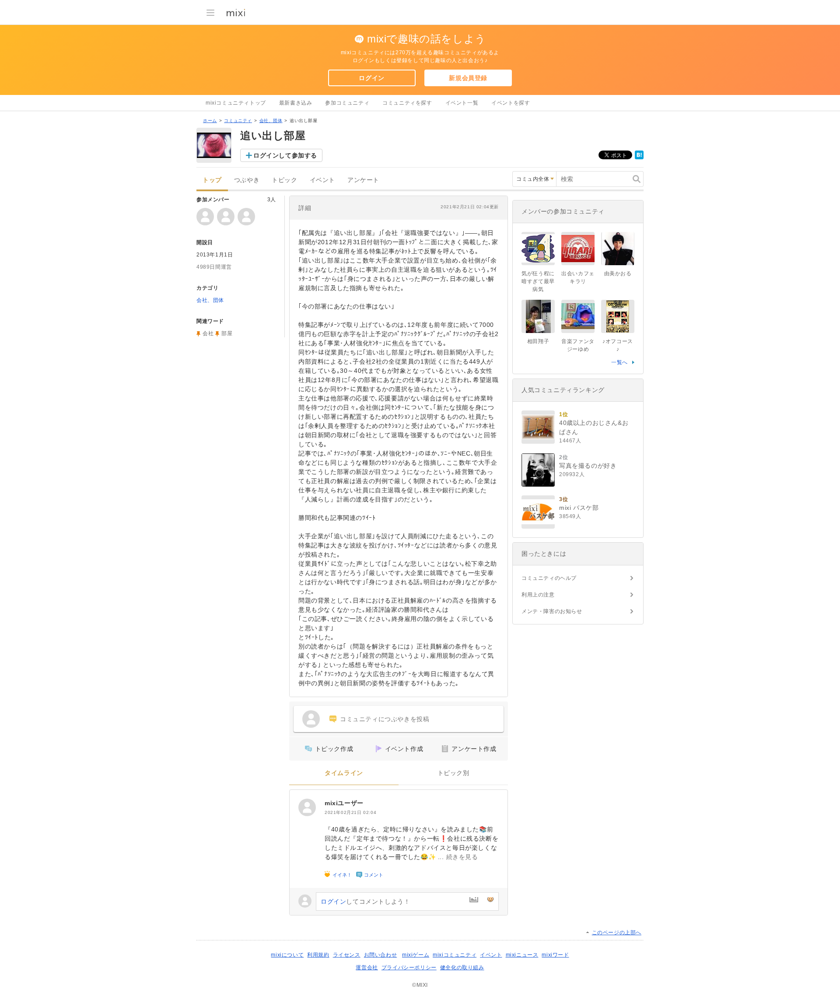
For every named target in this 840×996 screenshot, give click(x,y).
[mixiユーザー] (307, 807)
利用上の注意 (538, 595)
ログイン (371, 77)
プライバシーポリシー (409, 967)
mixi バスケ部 (578, 507)
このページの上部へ (616, 932)
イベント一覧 (462, 103)
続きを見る (462, 856)
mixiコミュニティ (454, 955)
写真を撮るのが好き (587, 465)
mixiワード (555, 955)
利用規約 (318, 955)
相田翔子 (538, 341)
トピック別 (453, 773)
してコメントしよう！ (365, 901)
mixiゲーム (415, 955)
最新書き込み (295, 103)
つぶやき (246, 180)
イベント (322, 180)
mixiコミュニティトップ (236, 103)
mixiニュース (522, 955)
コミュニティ (238, 120)
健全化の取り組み (462, 967)
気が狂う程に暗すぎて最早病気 (538, 281)
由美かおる (618, 273)
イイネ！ (342, 874)
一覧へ (619, 362)
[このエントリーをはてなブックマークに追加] (639, 157)
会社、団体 (271, 120)
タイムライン (344, 773)
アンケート (363, 180)
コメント (373, 874)
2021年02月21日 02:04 (350, 812)
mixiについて (287, 955)
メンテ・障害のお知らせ (552, 611)
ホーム (210, 120)
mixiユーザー (344, 803)
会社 (208, 333)
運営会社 (367, 967)
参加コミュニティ (347, 103)
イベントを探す (510, 103)
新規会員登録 (468, 77)
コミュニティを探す (407, 103)
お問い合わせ (380, 955)
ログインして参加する (285, 155)
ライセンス (346, 955)
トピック (284, 180)
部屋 (226, 333)
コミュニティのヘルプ (549, 578)
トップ (212, 180)
